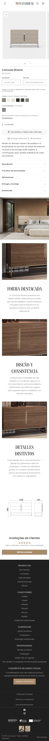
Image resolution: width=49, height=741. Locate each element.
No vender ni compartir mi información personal (24, 662)
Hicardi (24, 608)
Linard (24, 600)
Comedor (24, 574)
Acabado (6, 78)
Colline (24, 596)
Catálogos (24, 654)
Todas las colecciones (24, 620)
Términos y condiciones (24, 699)
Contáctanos (7, 118)
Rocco (24, 612)
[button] (5, 3)
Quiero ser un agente (24, 658)
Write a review (24, 552)
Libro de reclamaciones (24, 705)
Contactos (24, 635)
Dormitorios (24, 570)
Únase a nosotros (25, 681)
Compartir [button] (9, 124)
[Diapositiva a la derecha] (30, 63)
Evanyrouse (11, 736)
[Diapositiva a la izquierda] (19, 63)
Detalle (26, 78)
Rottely (24, 616)
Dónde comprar (24, 650)
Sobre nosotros (25, 631)
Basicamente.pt (42, 737)
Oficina (24, 585)
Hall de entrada (24, 582)
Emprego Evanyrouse (24, 639)
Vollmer (24, 604)
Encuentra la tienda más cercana (26, 132)
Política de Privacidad (25, 694)
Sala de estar (25, 578)
